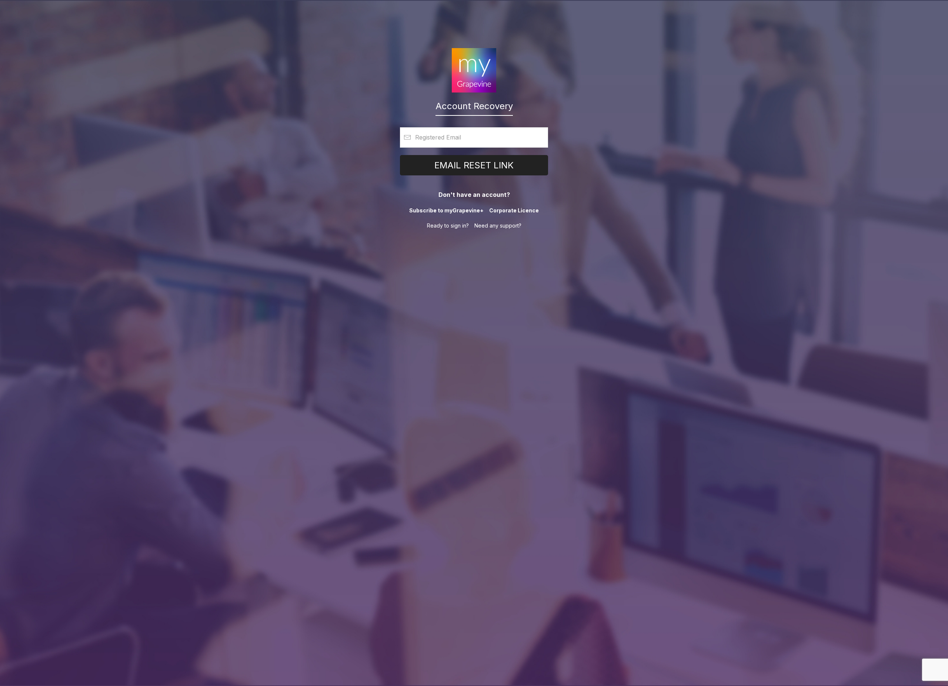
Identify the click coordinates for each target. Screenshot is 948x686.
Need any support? (497, 225)
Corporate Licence (514, 210)
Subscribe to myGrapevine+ (446, 210)
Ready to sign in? (448, 225)
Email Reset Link (474, 165)
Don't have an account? (474, 194)
